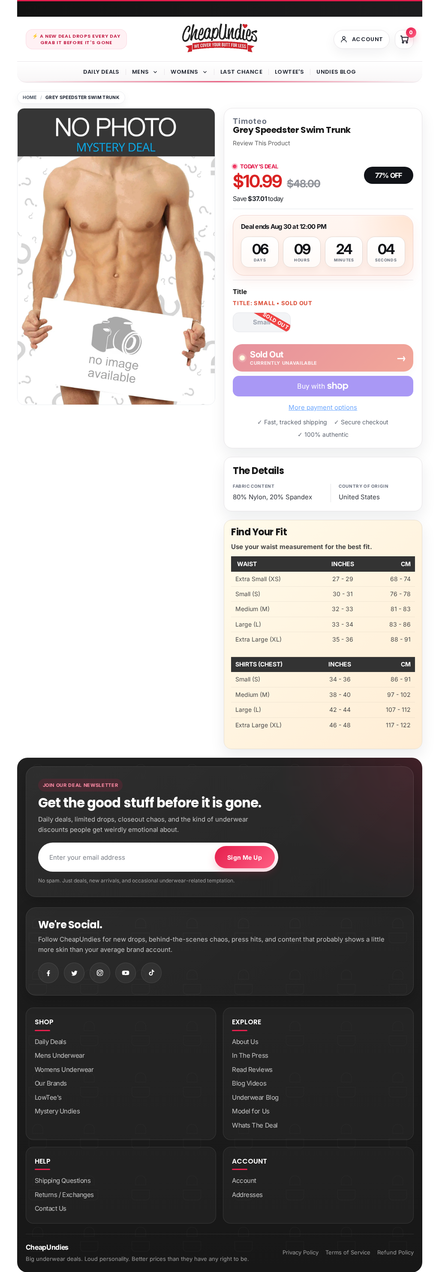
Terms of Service (347, 1252)
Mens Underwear (60, 1055)
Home (30, 97)
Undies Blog (336, 72)
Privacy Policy (301, 1252)
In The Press (250, 1055)
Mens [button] (140, 72)
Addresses (247, 1195)
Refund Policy (395, 1252)
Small (262, 322)
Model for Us (251, 1111)
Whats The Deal (255, 1125)
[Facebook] (48, 973)
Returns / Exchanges (64, 1195)
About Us (245, 1042)
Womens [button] (184, 72)
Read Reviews (252, 1069)
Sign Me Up (244, 857)
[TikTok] (151, 973)
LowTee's (289, 72)
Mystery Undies (57, 1111)
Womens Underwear (64, 1069)
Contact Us (51, 1208)
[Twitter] (74, 973)
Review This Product (261, 143)
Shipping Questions (63, 1180)
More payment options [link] (323, 407)
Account (244, 1180)
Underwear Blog (255, 1097)
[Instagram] (100, 973)
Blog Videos (249, 1083)
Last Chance (241, 72)
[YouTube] (125, 973)
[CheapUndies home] (219, 38)
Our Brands (51, 1083)
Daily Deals (101, 72)
